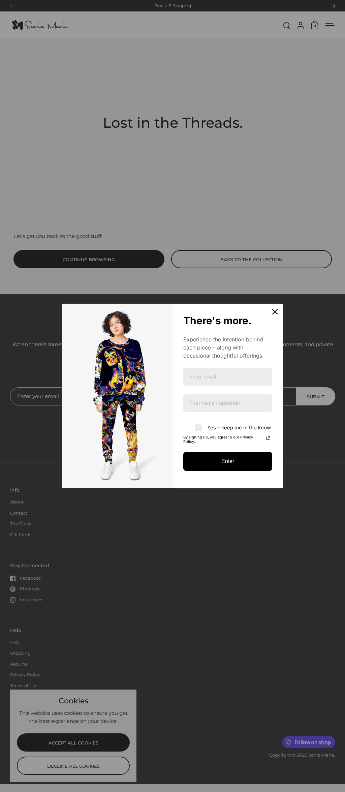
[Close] (275, 312)
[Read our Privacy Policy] (268, 438)
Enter (227, 461)
